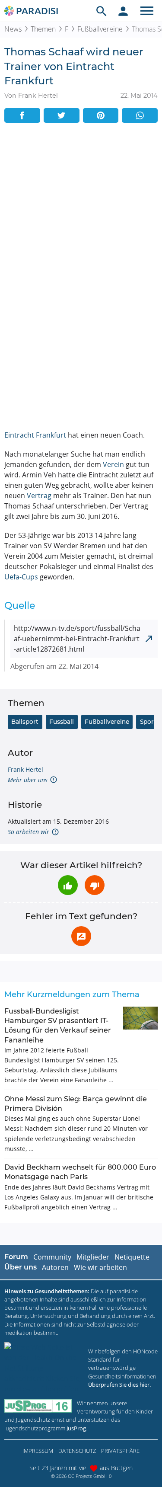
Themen (43, 29)
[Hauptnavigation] (147, 11)
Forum (16, 1257)
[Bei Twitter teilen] (61, 115)
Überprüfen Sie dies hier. (119, 1384)
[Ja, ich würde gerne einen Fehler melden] (81, 936)
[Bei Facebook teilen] (22, 115)
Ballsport (24, 721)
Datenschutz (77, 1451)
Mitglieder (92, 1257)
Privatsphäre (120, 1451)
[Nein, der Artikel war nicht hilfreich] (95, 885)
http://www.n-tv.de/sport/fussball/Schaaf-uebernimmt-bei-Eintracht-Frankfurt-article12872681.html (77, 639)
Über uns (20, 1267)
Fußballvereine (100, 29)
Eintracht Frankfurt (35, 435)
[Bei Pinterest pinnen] (101, 115)
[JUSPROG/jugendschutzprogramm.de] (38, 1406)
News (13, 29)
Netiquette (131, 1257)
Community (52, 1257)
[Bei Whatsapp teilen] (140, 115)
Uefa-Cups (21, 577)
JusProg (76, 1428)
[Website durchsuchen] (101, 11)
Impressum (37, 1451)
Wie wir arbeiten (100, 1267)
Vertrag (39, 495)
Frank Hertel (25, 769)
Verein (113, 464)
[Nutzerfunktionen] (123, 11)
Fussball (61, 721)
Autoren (55, 1267)
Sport (148, 721)
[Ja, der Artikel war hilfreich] (68, 885)
